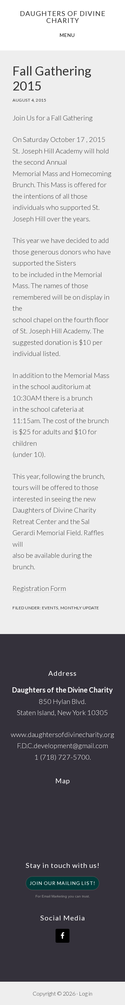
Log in (85, 993)
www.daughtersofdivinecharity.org (62, 734)
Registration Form (39, 588)
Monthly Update (79, 607)
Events (50, 607)
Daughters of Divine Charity (63, 16)
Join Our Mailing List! (62, 883)
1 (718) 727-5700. (62, 757)
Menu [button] (67, 35)
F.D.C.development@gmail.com (62, 745)
